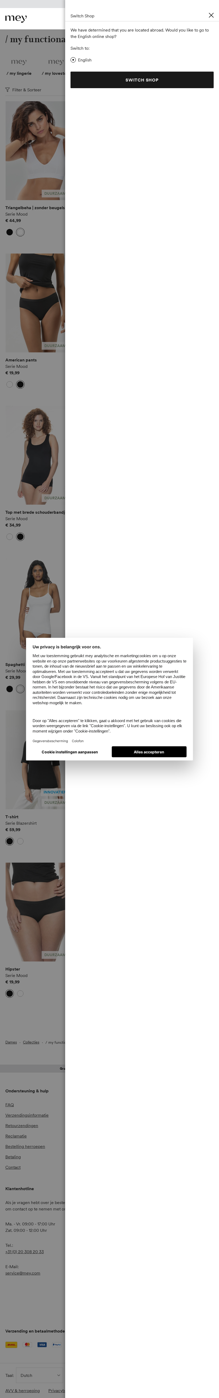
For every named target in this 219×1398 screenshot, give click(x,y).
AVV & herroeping (22, 1390)
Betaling (13, 1156)
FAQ (9, 1104)
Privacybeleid (61, 1390)
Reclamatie (16, 1136)
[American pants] (38, 303)
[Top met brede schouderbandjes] (38, 455)
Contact (13, 1167)
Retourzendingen (21, 1125)
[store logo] (16, 19)
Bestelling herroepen (25, 1146)
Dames (11, 1042)
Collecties (31, 1042)
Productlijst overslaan (16, 108)
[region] (38, 150)
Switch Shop (142, 80)
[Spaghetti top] (38, 607)
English (85, 60)
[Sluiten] (211, 15)
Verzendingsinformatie (27, 1115)
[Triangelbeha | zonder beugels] (38, 150)
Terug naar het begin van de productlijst (53, 1032)
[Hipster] (38, 912)
